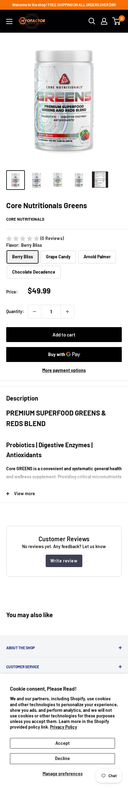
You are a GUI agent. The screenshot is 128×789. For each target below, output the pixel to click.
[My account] (104, 21)
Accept (62, 743)
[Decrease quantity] (34, 311)
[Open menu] (9, 21)
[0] (117, 21)
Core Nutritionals (25, 219)
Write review (63, 560)
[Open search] (92, 21)
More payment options (64, 370)
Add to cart (64, 334)
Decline (62, 758)
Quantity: (15, 311)
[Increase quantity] (67, 311)
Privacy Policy (63, 727)
